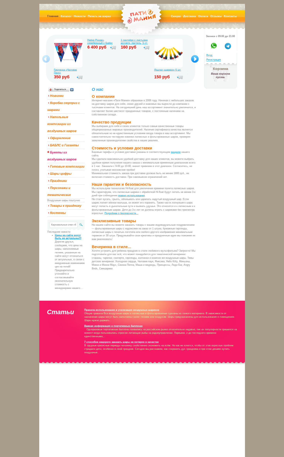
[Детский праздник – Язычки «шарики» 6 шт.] (168, 53)
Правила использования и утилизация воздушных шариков (121, 309)
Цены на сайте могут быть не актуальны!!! (68, 237)
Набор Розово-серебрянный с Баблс (100, 41)
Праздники (58, 180)
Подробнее (79, 77)
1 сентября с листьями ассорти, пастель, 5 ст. (134, 41)
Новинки (57, 95)
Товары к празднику (65, 205)
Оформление (60, 138)
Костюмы (58, 212)
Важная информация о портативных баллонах (113, 325)
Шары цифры (60, 173)
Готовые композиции (67, 166)
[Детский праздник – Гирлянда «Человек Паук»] (68, 53)
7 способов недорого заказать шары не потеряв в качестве (121, 341)
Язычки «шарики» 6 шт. (167, 69)
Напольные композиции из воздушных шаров (62, 124)
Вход (209, 55)
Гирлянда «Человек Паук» (65, 71)
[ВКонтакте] (72, 89)
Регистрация (213, 59)
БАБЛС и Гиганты (64, 145)
